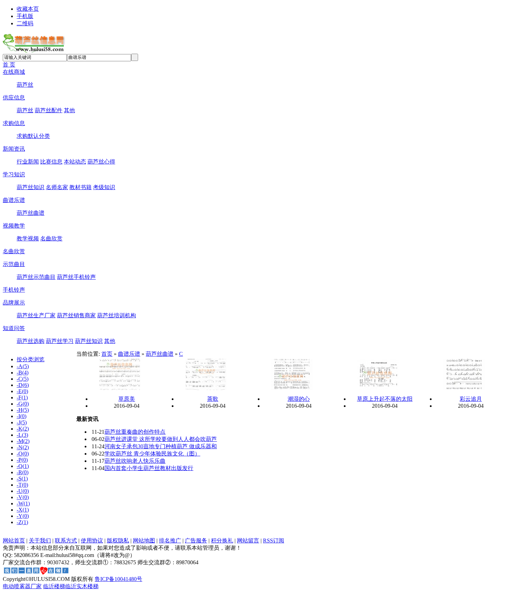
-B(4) (22, 372)
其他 (69, 110)
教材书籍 (80, 187)
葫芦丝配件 (48, 110)
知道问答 (14, 328)
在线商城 (14, 72)
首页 (106, 354)
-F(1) (22, 397)
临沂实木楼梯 (82, 586)
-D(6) (23, 385)
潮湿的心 (299, 399)
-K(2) (23, 429)
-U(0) (23, 491)
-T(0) (22, 485)
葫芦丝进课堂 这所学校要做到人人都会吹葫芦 (160, 439)
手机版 (25, 16)
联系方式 (66, 540)
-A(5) (23, 366)
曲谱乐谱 (14, 200)
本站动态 (75, 162)
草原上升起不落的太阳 (385, 399)
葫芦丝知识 (30, 187)
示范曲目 (14, 264)
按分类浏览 (30, 359)
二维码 (25, 23)
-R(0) (22, 472)
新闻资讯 (14, 149)
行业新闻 (28, 162)
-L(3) (22, 435)
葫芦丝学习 (60, 341)
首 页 (9, 65)
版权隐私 (118, 540)
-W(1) (23, 503)
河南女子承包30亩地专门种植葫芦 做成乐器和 (160, 446)
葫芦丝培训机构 (116, 315)
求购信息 (14, 123)
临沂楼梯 (54, 586)
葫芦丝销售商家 (76, 315)
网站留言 (248, 540)
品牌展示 (14, 303)
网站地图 (144, 540)
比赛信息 (51, 162)
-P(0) (22, 460)
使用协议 (92, 540)
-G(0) (23, 404)
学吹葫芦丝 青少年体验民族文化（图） (152, 454)
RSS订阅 (273, 540)
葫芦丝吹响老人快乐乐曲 (134, 461)
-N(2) (23, 447)
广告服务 (196, 540)
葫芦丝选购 (30, 341)
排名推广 (170, 540)
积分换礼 (222, 540)
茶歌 (212, 399)
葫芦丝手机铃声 (76, 277)
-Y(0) (23, 516)
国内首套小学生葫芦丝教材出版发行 (148, 468)
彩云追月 (471, 399)
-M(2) (23, 441)
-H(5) (23, 410)
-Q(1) (23, 466)
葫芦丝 (25, 85)
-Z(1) (22, 522)
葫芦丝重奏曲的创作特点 (134, 432)
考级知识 (104, 187)
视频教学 (14, 226)
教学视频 (28, 238)
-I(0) (21, 416)
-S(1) (22, 478)
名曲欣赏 (51, 238)
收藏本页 (28, 9)
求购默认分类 (33, 136)
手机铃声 (14, 290)
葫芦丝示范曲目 (36, 277)
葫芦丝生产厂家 (36, 315)
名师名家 (57, 187)
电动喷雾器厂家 (22, 586)
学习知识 (14, 174)
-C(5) (22, 379)
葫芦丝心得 (101, 162)
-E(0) (22, 391)
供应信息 (14, 97)
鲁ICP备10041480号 (118, 579)
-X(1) (23, 510)
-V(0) (23, 497)
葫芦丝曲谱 (30, 213)
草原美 (126, 399)
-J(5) (22, 422)
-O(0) (23, 454)
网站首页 (14, 540)
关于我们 (40, 540)
